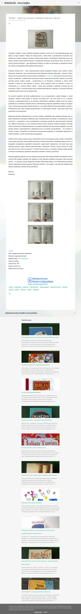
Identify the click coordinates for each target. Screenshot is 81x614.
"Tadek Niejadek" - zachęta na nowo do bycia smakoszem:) (36, 591)
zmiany (29, 289)
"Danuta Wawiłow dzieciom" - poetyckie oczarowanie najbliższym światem (40, 337)
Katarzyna (25, 287)
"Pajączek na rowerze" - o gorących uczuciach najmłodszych (36, 420)
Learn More (38, 612)
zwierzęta (35, 289)
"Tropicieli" (49, 76)
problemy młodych (56, 287)
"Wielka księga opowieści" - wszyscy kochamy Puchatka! (36, 365)
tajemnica (23, 289)
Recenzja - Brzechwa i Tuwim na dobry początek (34, 447)
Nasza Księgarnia (23, 258)
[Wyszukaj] (32, 3)
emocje (11, 287)
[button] (9, 24)
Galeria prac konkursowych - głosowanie (32, 502)
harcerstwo (18, 287)
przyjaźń (65, 287)
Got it (46, 612)
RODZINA (11, 289)
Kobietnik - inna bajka (17, 2)
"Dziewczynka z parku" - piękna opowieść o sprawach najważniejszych (39, 475)
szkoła (17, 289)
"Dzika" (10, 251)
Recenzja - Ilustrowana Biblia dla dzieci (31, 392)
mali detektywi (34, 287)
